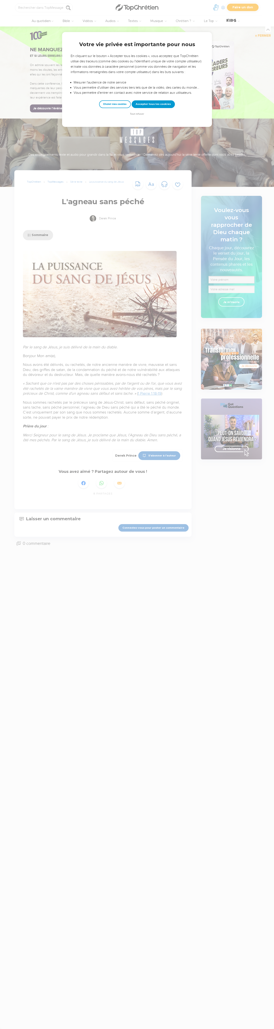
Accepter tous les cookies (153, 104)
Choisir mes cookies (115, 104)
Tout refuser (137, 114)
